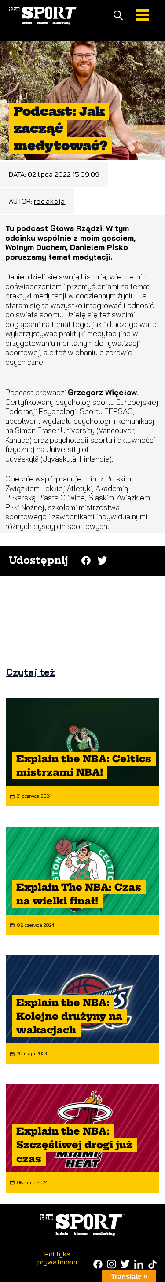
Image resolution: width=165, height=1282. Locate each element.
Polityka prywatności (57, 1257)
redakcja (50, 201)
